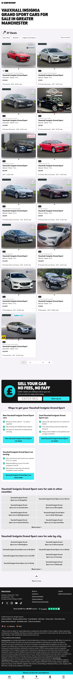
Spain (20, 626)
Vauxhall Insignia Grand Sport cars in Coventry (54, 556)
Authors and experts (37, 596)
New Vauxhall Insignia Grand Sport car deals (18, 440)
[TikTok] (21, 603)
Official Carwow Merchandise (40, 601)
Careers (60, 591)
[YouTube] (16, 603)
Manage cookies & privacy (20, 619)
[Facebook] (2, 603)
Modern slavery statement (8, 621)
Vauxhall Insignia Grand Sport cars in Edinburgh (54, 563)
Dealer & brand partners (65, 593)
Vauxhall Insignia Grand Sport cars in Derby (19, 563)
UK (4, 626)
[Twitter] (7, 603)
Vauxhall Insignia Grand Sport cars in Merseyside (54, 506)
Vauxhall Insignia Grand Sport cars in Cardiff (18, 556)
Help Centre (6, 591)
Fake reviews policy (59, 619)
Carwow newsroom (37, 599)
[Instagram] (12, 603)
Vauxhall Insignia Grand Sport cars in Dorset (54, 499)
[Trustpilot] (48, 609)
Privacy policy (49, 619)
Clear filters (6, 38)
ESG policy (41, 619)
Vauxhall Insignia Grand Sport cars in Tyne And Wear (54, 521)
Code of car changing (34, 621)
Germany (12, 626)
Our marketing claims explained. (12, 637)
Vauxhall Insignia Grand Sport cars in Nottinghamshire (19, 514)
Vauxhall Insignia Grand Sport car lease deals (18, 476)
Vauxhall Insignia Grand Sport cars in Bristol (54, 549)
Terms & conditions (6, 619)
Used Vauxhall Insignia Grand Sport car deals (54, 440)
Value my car (56, 399)
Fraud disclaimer (32, 619)
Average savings (5, 640)
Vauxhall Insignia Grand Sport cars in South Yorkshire (19, 521)
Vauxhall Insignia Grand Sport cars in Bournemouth (54, 543)
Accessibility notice (22, 621)
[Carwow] (8, 3)
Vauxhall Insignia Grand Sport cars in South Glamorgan (54, 514)
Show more (36, 527)
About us (34, 591)
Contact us (35, 593)
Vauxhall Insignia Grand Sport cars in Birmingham (19, 543)
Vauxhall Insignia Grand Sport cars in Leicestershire (19, 506)
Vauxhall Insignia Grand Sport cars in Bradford (19, 549)
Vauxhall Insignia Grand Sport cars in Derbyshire (19, 499)
